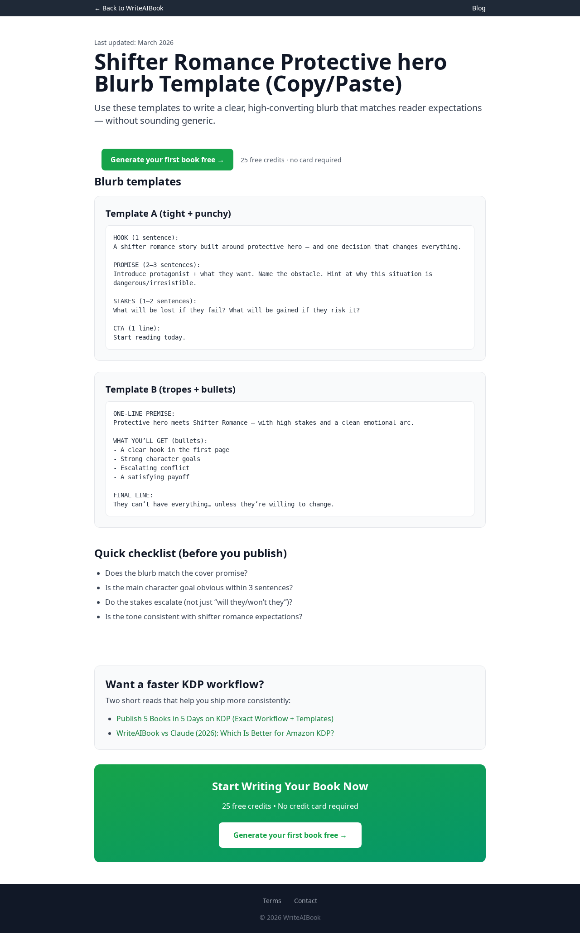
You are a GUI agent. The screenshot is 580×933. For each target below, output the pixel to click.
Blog (479, 8)
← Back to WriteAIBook (128, 8)
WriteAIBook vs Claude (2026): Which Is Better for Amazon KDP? (225, 733)
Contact (305, 900)
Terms (272, 900)
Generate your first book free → (167, 160)
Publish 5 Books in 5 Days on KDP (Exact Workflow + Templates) (225, 719)
